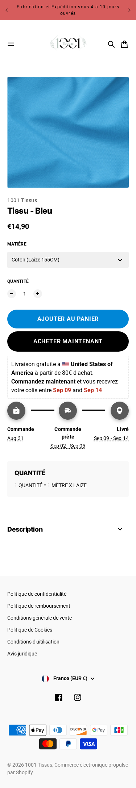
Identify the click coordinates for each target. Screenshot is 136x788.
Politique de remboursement (38, 606)
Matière (16, 244)
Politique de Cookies (29, 630)
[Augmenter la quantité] (37, 293)
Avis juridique (22, 654)
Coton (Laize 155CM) (35, 260)
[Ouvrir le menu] (11, 44)
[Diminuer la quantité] (11, 293)
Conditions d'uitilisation (33, 642)
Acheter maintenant (68, 341)
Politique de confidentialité (36, 594)
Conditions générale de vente (39, 618)
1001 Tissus (22, 200)
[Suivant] (129, 10)
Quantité (18, 281)
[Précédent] (6, 10)
